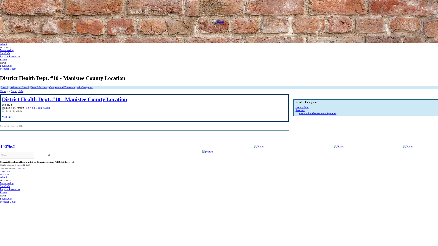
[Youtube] (13, 146)
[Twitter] (4, 146)
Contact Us (20, 168)
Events (3, 59)
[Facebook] (1, 146)
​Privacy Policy (5, 171)
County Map (302, 107)
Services (300, 110)
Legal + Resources (10, 56)
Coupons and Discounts (62, 87)
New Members (39, 87)
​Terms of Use (4, 174)
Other (3, 91)
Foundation (6, 65)
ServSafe (5, 53)
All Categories (85, 87)
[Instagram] (7, 146)
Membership (7, 50)
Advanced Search (19, 87)
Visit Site (7, 116)
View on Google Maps (38, 107)
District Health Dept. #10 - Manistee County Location (64, 99)
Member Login (8, 68)
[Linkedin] (10, 146)
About (3, 44)
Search (4, 87)
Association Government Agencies (317, 113)
